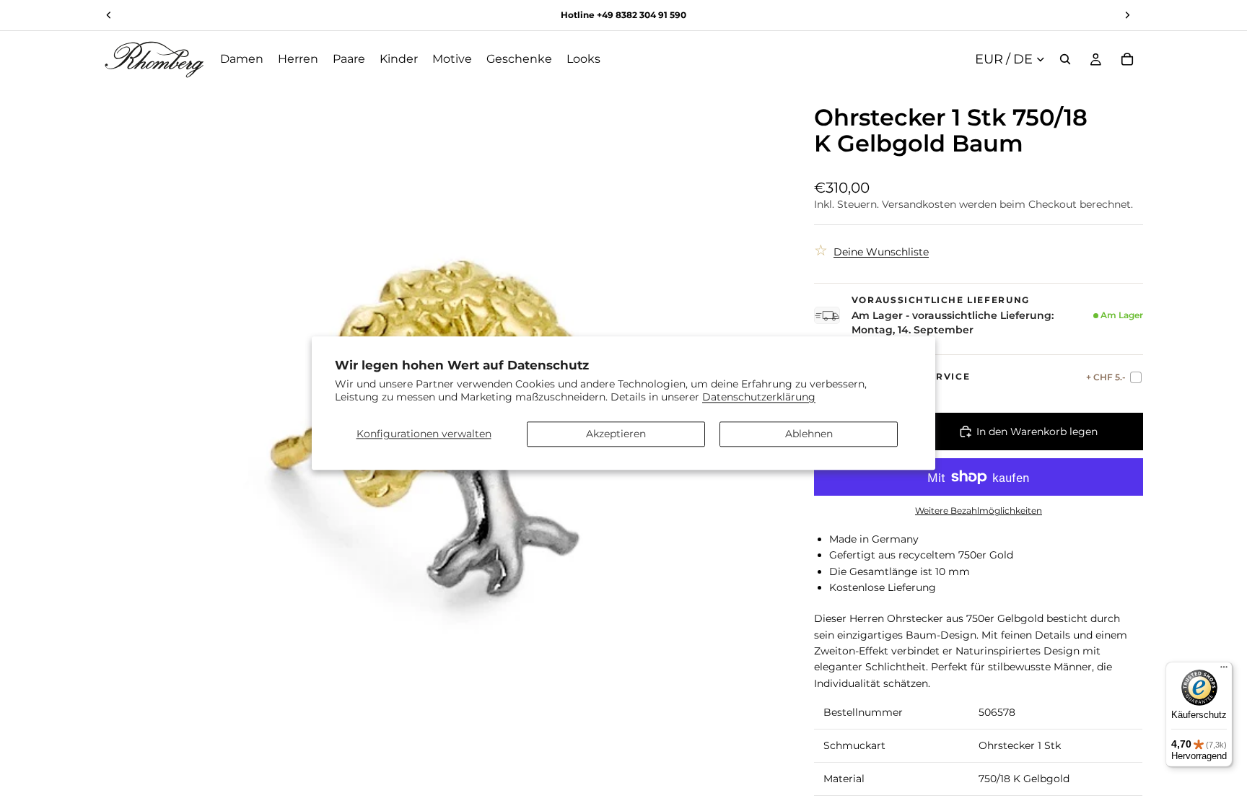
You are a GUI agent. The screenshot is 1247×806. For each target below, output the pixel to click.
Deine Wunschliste (881, 251)
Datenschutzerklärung (758, 396)
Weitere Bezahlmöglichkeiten (978, 511)
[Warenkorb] (1127, 59)
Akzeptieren (616, 433)
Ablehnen (809, 433)
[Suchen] (1065, 59)
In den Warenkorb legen (1037, 431)
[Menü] (1224, 670)
